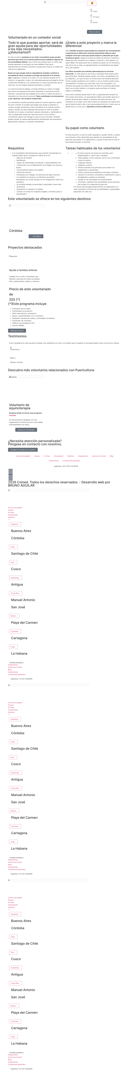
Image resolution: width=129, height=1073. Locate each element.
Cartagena (19, 638)
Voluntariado (58, 456)
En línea (47, 456)
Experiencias (54, 461)
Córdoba (15, 231)
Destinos (70, 456)
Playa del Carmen (24, 623)
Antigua (17, 584)
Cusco (16, 569)
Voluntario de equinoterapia (19, 406)
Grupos (37, 456)
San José (18, 607)
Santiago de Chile (24, 553)
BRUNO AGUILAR (21, 485)
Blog (111, 456)
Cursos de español (23, 456)
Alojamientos (83, 456)
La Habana (19, 653)
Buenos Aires (21, 531)
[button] (64, 590)
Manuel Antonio (23, 600)
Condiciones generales (71, 461)
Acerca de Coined (99, 456)
